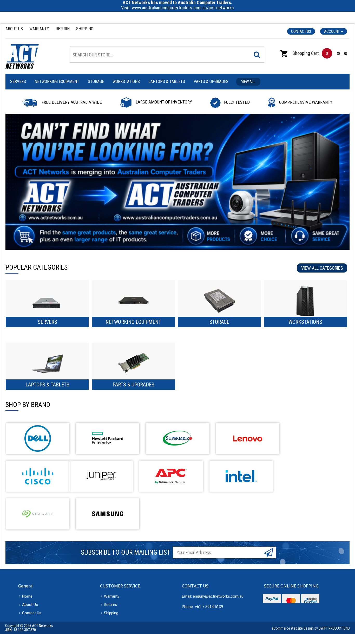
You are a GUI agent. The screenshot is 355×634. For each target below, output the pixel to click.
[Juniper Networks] (101, 476)
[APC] (171, 476)
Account (332, 31)
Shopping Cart (305, 53)
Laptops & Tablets (166, 81)
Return (63, 28)
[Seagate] (37, 513)
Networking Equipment (57, 81)
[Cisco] (37, 476)
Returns (110, 604)
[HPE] (107, 438)
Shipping (84, 28)
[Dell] (37, 438)
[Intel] (241, 476)
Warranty (39, 28)
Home (27, 596)
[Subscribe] (268, 552)
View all (248, 81)
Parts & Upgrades (211, 81)
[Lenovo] (247, 438)
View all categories (322, 268)
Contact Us (301, 31)
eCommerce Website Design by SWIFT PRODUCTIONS (311, 628)
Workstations (126, 81)
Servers (18, 81)
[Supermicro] (177, 438)
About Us (14, 28)
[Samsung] (107, 513)
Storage (96, 81)
